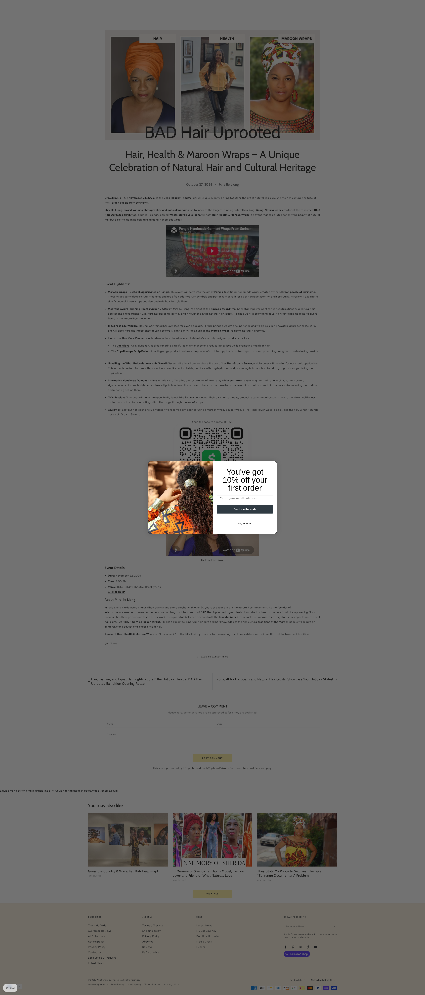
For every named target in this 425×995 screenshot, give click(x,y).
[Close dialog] (274, 465)
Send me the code (245, 509)
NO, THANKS (245, 524)
